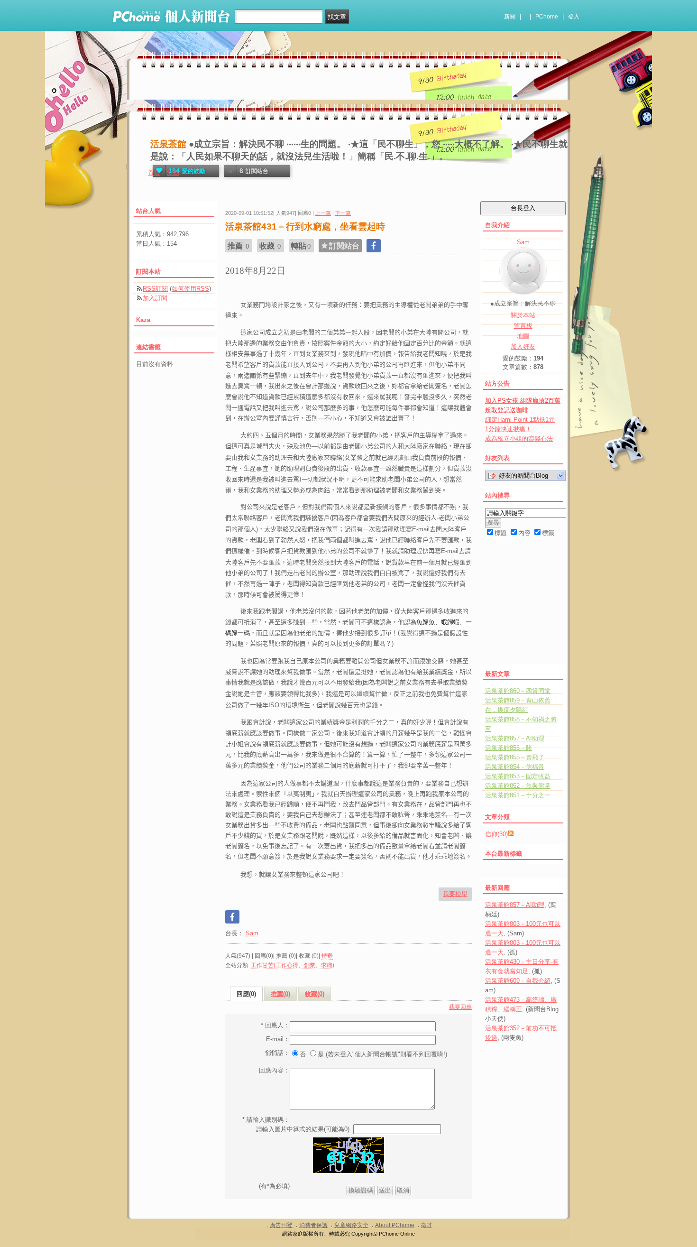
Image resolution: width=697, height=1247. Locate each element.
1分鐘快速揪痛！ (508, 429)
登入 (573, 16)
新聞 (509, 16)
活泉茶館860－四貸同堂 (517, 690)
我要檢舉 (455, 893)
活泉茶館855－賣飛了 (514, 757)
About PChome (394, 1225)
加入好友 (523, 346)
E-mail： (278, 1039)
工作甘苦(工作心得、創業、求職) (292, 965)
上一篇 (323, 213)
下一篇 (343, 213)
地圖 (523, 336)
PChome (546, 16)
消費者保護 (313, 1225)
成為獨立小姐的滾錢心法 (519, 438)
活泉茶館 (168, 144)
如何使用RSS (190, 288)
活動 (173, 172)
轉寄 (327, 955)
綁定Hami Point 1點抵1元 (520, 419)
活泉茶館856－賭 (508, 747)
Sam (251, 933)
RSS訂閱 (155, 288)
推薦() (280, 994)
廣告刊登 (281, 1225)
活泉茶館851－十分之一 (517, 795)
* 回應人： (275, 1025)
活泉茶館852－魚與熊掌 (517, 785)
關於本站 (523, 315)
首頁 (154, 172)
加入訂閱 (155, 298)
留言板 (523, 325)
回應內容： (274, 1070)
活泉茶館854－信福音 (514, 766)
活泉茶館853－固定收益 (517, 776)
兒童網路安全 (351, 1225)
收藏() (314, 994)
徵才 (426, 1225)
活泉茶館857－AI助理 (514, 738)
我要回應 (460, 1007)
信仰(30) (496, 834)
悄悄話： (277, 1052)
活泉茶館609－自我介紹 (517, 980)
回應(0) (246, 994)
